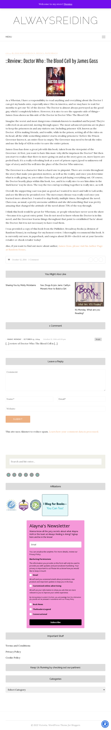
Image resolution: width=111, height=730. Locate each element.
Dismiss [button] (68, 4)
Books (40, 53)
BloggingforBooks (23, 53)
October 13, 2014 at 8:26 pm (54, 339)
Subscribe (55, 622)
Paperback (51, 53)
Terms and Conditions (18, 645)
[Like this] (9, 259)
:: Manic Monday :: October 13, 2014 (23, 339)
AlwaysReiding (55, 20)
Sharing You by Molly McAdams (21, 285)
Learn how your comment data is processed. (74, 431)
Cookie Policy (13, 657)
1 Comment (33, 259)
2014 (8, 53)
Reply (98, 339)
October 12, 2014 (19, 259)
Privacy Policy (13, 651)
